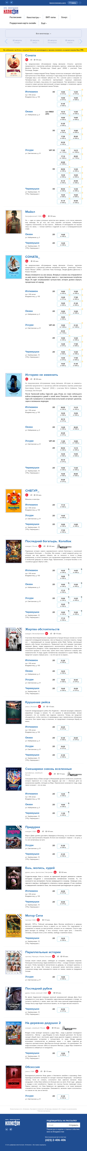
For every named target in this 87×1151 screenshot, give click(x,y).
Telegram (11, 2)
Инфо (80, 3)
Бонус (64, 17)
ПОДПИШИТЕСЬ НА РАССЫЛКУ (62, 1121)
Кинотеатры (33, 17)
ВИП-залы (51, 17)
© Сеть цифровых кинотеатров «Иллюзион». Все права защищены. (25, 1145)
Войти (74, 3)
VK (6, 2)
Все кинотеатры (43, 33)
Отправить (73, 1125)
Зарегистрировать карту (57, 3)
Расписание (15, 17)
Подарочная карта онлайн (23, 23)
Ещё (43, 23)
